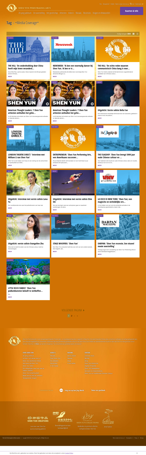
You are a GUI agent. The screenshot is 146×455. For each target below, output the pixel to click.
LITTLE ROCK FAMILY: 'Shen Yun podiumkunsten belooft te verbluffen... (25, 289)
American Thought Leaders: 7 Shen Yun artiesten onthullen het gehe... (25, 111)
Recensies (87, 13)
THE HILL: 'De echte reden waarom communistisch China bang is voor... (114, 67)
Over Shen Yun (28, 352)
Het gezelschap (52, 13)
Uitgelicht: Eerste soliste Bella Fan (113, 110)
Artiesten (63, 13)
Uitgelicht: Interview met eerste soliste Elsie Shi (72, 200)
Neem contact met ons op (122, 4)
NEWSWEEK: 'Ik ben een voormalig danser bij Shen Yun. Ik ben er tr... (73, 67)
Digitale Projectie (90, 366)
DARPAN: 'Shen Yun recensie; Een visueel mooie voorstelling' (116, 245)
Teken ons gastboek (98, 390)
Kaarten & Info (131, 10)
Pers (101, 4)
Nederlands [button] (138, 4)
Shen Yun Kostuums (91, 363)
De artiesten (54, 361)
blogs (69, 361)
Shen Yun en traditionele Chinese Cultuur (99, 373)
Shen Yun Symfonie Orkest (32, 361)
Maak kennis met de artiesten (33, 376)
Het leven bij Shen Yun (30, 363)
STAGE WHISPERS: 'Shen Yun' (65, 243)
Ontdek (112, 4)
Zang (86, 361)
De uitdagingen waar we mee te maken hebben (33, 369)
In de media (54, 366)
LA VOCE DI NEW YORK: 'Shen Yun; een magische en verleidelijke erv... (115, 200)
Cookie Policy (69, 453)
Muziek (87, 358)
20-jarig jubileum (24, 13)
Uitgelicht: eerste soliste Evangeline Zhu (26, 243)
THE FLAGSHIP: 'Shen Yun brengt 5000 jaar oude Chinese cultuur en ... (116, 156)
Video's (71, 13)
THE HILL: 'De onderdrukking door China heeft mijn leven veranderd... (25, 67)
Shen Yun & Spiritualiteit (31, 373)
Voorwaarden (129, 438)
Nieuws (78, 13)
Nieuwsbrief (106, 4)
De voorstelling (39, 13)
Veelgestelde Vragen (30, 378)
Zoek (133, 4)
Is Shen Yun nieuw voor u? (32, 358)
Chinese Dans (89, 356)
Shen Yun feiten (28, 366)
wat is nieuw (71, 356)
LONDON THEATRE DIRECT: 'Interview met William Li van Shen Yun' (26, 156)
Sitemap (141, 438)
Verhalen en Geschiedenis (93, 371)
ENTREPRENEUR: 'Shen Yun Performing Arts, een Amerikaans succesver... (72, 156)
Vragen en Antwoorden (101, 13)
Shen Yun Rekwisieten (92, 368)
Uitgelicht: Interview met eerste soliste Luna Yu (28, 200)
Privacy (135, 438)
